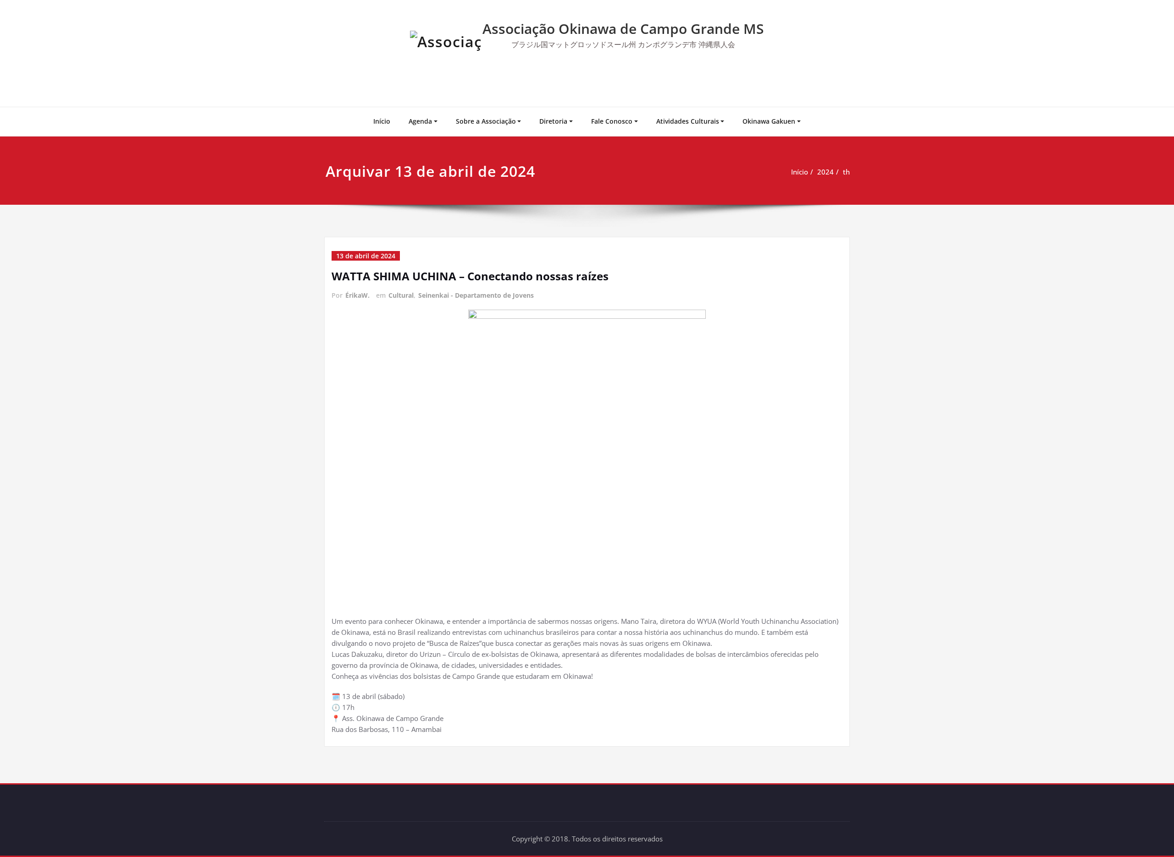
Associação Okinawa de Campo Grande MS (623, 28)
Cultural (401, 295)
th (846, 171)
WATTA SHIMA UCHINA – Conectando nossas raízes (470, 276)
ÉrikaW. (357, 295)
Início (381, 121)
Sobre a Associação (486, 121)
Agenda (420, 121)
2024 (825, 171)
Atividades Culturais (687, 121)
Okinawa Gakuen (768, 121)
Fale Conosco (611, 121)
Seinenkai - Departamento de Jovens (476, 295)
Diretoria (553, 121)
